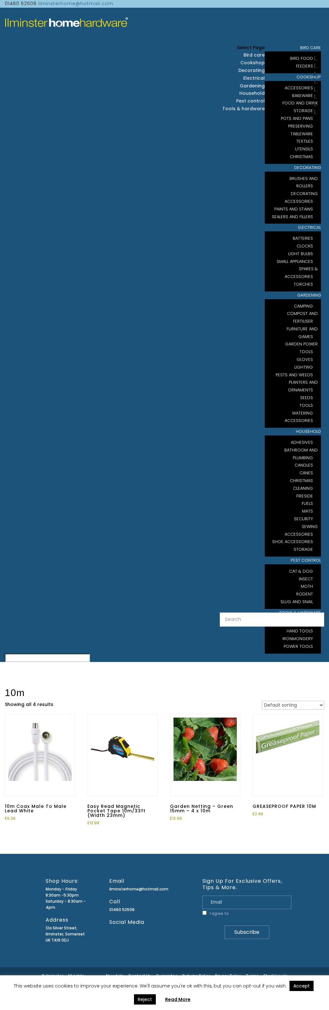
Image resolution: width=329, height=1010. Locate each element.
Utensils (304, 149)
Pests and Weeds (294, 375)
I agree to (232, 913)
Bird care (254, 55)
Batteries (303, 238)
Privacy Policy (243, 913)
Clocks (305, 246)
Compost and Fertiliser (302, 317)
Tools (306, 405)
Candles (304, 465)
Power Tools (298, 646)
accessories (299, 420)
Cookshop (252, 62)
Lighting (303, 367)
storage (303, 549)
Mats (307, 511)
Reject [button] (145, 999)
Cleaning (303, 488)
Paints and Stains (293, 209)
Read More (178, 999)
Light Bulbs (300, 254)
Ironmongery (297, 639)
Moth (307, 586)
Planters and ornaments (303, 386)
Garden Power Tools (301, 348)
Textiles (304, 141)
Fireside (304, 496)
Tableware (301, 134)
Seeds (306, 398)
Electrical (309, 227)
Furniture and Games (302, 333)
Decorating (307, 168)
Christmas (301, 481)
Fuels (307, 503)
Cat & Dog (301, 571)
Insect (306, 579)
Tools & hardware (243, 108)
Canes (306, 473)
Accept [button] (301, 986)
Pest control (306, 560)
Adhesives (302, 442)
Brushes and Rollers (303, 182)
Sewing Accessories (301, 530)
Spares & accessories (301, 273)
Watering (302, 413)
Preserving (300, 126)
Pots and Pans (297, 118)
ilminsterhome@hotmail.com (138, 889)
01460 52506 (122, 909)
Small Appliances (295, 261)
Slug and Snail (296, 602)
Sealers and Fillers (292, 217)
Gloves (305, 359)
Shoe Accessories (292, 542)
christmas (301, 157)
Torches (303, 284)
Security (303, 519)
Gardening (309, 295)
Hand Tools (300, 631)
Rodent (304, 594)
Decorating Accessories (301, 197)
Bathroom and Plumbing (301, 454)
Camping (303, 306)
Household (308, 431)
